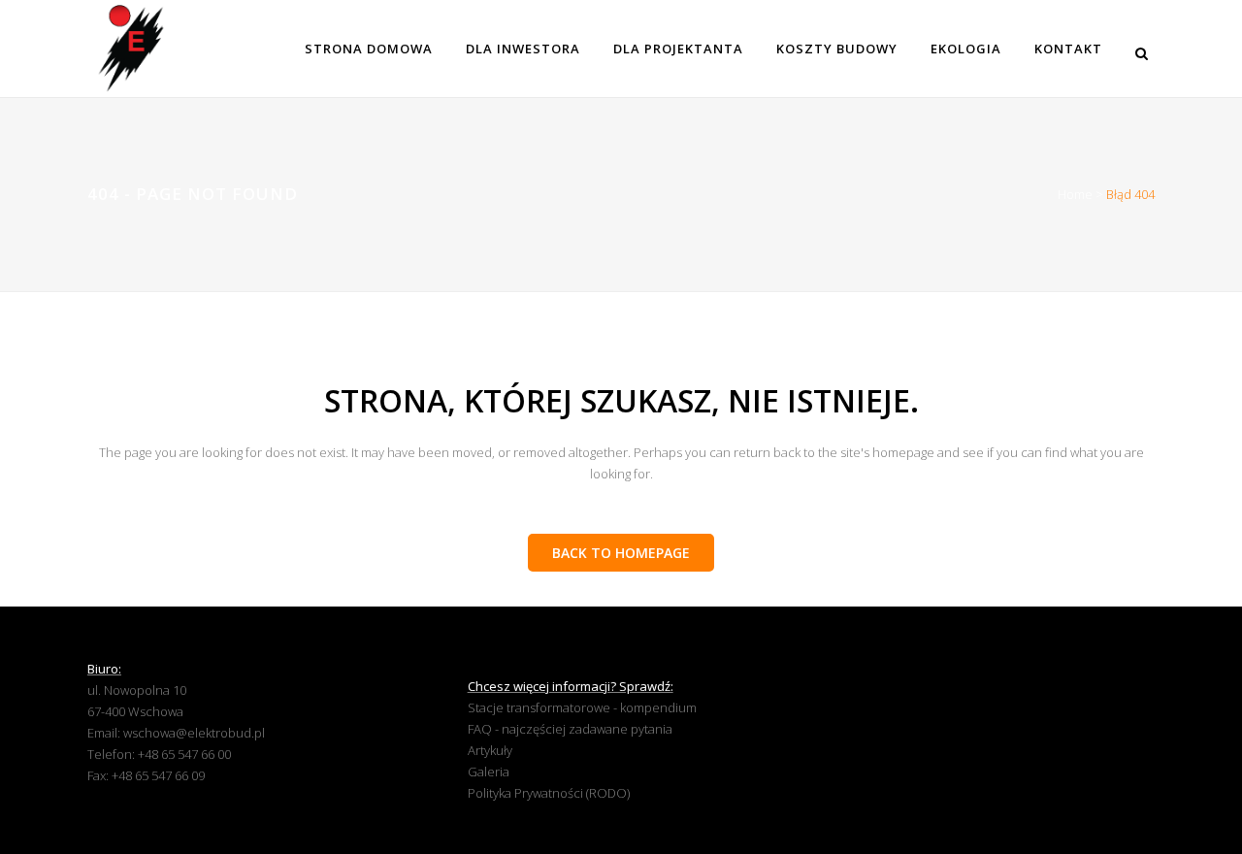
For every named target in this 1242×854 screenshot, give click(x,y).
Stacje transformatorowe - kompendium (582, 707)
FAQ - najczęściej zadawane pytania (570, 729)
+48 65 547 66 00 (184, 754)
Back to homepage (621, 552)
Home (1075, 194)
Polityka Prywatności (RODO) (549, 793)
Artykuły (490, 750)
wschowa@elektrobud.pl (194, 732)
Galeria (488, 771)
